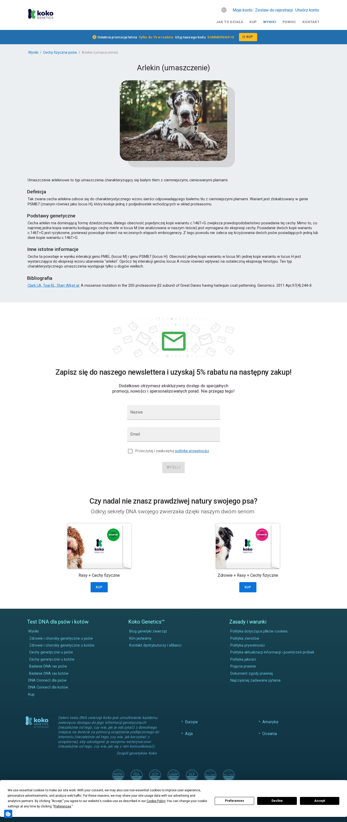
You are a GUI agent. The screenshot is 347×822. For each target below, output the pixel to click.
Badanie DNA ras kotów (49, 673)
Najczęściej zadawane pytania (255, 680)
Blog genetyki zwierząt (148, 631)
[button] (224, 10)
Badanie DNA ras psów (48, 666)
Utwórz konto (307, 10)
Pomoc (289, 22)
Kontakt (311, 22)
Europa (191, 721)
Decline (277, 801)
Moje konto (243, 10)
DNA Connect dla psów (47, 680)
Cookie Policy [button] (156, 801)
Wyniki (269, 22)
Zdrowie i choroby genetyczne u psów (61, 638)
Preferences (234, 801)
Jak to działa (229, 22)
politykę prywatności (192, 451)
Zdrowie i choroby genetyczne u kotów (61, 645)
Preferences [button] (62, 806)
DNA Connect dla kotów (48, 687)
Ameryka (270, 721)
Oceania (269, 733)
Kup (253, 22)
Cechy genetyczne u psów (51, 652)
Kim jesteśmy (140, 638)
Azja (189, 733)
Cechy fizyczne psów (60, 52)
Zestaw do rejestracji (274, 10)
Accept (319, 801)
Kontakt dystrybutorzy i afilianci (155, 645)
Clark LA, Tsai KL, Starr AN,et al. (54, 285)
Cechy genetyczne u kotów (51, 659)
